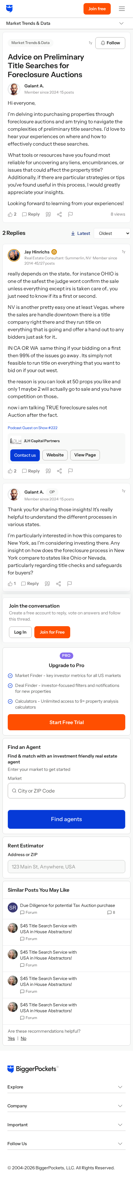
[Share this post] (59, 214)
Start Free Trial (66, 722)
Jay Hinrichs (36, 252)
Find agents (66, 819)
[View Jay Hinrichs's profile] (14, 255)
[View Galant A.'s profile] (14, 89)
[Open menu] (122, 8)
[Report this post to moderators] (70, 214)
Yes (11, 1038)
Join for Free (52, 632)
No (23, 1038)
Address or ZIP (22, 854)
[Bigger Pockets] (9, 8)
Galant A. (34, 86)
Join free (97, 8)
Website (55, 455)
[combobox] (69, 791)
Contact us (25, 455)
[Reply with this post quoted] (48, 214)
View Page (85, 455)
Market (15, 778)
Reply (34, 214)
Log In (20, 632)
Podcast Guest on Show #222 (33, 427)
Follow (113, 43)
